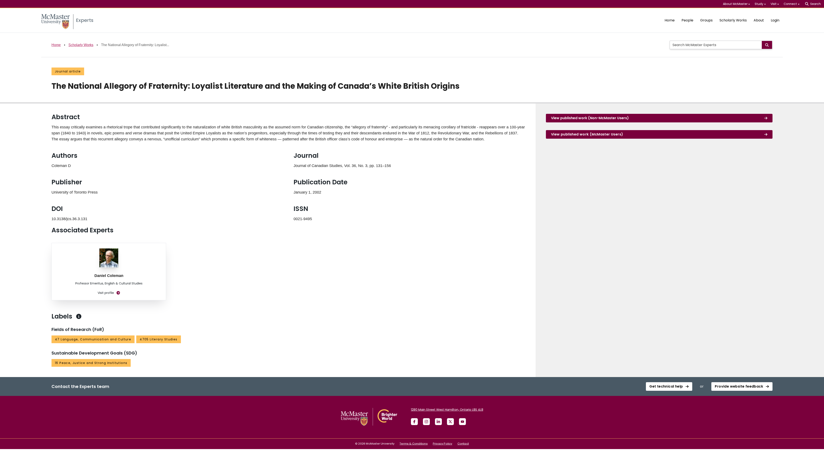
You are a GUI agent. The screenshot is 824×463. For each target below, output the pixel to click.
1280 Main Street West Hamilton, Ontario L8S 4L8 (447, 409)
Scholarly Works (733, 20)
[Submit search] (767, 45)
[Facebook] (414, 421)
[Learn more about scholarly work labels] (78, 316)
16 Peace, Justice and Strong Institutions (91, 363)
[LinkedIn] (438, 421)
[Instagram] (426, 421)
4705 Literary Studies (158, 339)
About (759, 20)
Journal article (68, 71)
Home (670, 20)
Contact (463, 444)
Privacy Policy (442, 444)
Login (775, 20)
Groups (706, 20)
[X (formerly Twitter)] (450, 421)
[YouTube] (462, 421)
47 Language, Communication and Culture (93, 339)
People (687, 20)
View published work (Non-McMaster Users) (590, 118)
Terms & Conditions (414, 444)
